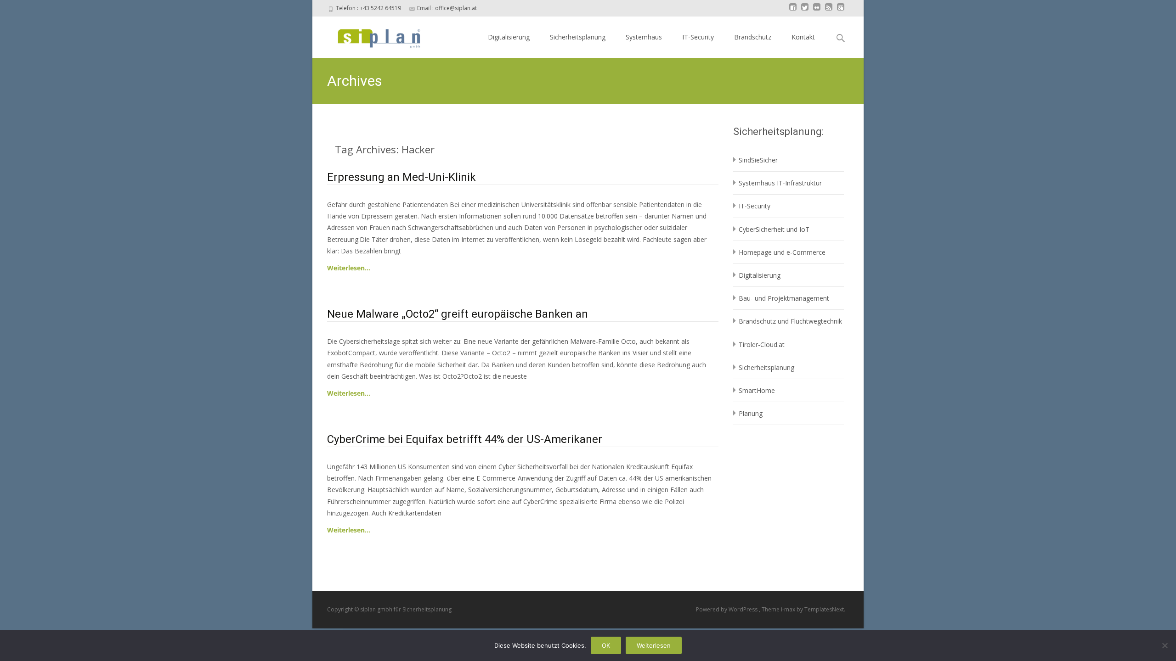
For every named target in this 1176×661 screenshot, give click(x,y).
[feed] (828, 11)
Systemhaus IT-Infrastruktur (780, 183)
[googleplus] (840, 11)
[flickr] (816, 11)
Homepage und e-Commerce (782, 252)
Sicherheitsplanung (577, 37)
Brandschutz (752, 37)
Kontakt (803, 37)
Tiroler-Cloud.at (762, 344)
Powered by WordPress (727, 609)
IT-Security (698, 37)
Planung (751, 413)
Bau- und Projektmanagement (784, 298)
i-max (789, 609)
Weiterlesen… (348, 267)
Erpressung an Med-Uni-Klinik (401, 177)
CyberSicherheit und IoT (774, 229)
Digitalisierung (509, 37)
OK (606, 645)
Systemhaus (644, 37)
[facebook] (793, 11)
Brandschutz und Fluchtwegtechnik (790, 321)
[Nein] (1164, 645)
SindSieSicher (758, 160)
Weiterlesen (654, 645)
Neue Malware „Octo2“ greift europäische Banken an (457, 314)
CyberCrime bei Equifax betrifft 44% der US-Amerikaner (464, 439)
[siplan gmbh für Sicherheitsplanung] (371, 35)
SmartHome (757, 390)
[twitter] (804, 11)
